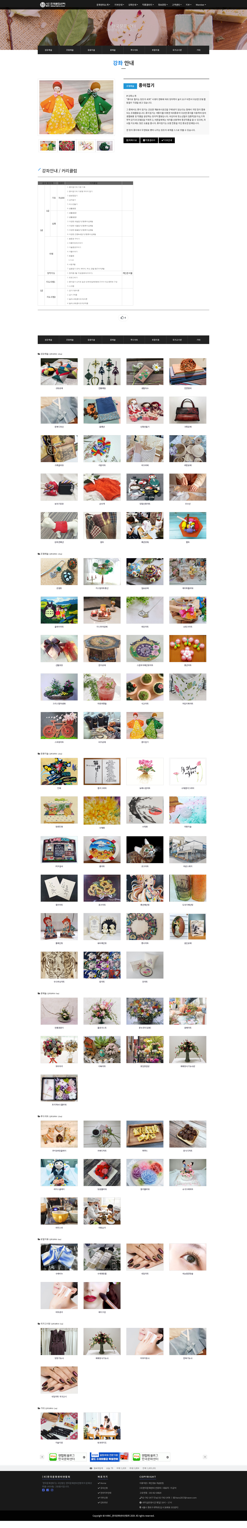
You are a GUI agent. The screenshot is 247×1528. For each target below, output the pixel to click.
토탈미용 (155, 49)
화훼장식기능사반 (188, 1066)
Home (103, 1483)
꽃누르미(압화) (145, 1027)
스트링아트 (59, 742)
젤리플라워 (145, 1189)
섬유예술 (48, 49)
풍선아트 (188, 665)
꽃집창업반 (145, 1066)
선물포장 (59, 665)
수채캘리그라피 (187, 788)
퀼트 (102, 542)
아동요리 (102, 1227)
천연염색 (188, 388)
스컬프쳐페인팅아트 (145, 665)
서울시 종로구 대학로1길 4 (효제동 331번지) (159, 1507)
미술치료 (59, 1442)
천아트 (145, 981)
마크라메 (145, 465)
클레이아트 (59, 626)
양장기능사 (59, 1358)
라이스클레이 (59, 1189)
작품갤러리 (147, 4)
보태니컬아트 (145, 788)
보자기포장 (59, 503)
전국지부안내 (105, 1492)
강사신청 (103, 1487)
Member (200, 4)
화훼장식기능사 (102, 1358)
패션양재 (145, 542)
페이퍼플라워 (187, 588)
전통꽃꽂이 (59, 1027)
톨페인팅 (59, 943)
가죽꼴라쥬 (59, 465)
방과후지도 (102, 1442)
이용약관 (143, 1483)
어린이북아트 (187, 703)
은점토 (59, 588)
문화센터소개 (102, 4)
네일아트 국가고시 (59, 1396)
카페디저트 (102, 1150)
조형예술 (70, 49)
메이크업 (102, 1312)
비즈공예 (102, 742)
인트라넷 (103, 1502)
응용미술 (91, 49)
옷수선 (188, 503)
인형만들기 (145, 426)
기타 (198, 49)
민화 (59, 788)
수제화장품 (102, 1273)
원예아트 (188, 1027)
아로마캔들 (102, 703)
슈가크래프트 (187, 1189)
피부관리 (59, 1312)
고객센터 (176, 4)
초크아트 (145, 866)
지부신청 (103, 1497)
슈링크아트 (187, 626)
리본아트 (102, 465)
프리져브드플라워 (59, 1104)
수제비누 (59, 1273)
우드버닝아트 (59, 981)
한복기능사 (187, 1358)
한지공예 (102, 665)
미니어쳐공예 (102, 626)
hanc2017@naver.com (186, 1497)
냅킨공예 (188, 943)
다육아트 (102, 1066)
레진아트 (145, 626)
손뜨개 (102, 503)
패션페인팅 (145, 904)
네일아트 (145, 1273)
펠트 (188, 542)
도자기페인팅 (187, 904)
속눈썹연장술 (187, 1273)
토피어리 (59, 1066)
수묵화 (145, 826)
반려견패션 (59, 542)
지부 (188, 4)
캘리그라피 (102, 788)
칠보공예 (145, 588)
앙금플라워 (102, 1189)
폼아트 (102, 866)
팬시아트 (145, 943)
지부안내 (118, 4)
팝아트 (102, 981)
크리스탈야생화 (59, 703)
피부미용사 (145, 1358)
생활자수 (145, 388)
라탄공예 (188, 465)
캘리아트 (59, 904)
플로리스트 (102, 1027)
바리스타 (59, 1227)
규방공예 (59, 388)
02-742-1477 (147, 1497)
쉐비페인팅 (102, 943)
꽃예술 (113, 49)
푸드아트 (134, 49)
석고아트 (145, 703)
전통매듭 (102, 388)
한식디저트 (187, 1150)
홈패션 (102, 426)
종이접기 (145, 742)
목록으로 (133, 140)
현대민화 (59, 826)
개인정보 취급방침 (156, 1483)
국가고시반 (177, 49)
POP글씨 (59, 866)
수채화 (102, 827)
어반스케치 (187, 866)
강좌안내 (132, 4)
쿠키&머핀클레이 (59, 1150)
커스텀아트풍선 (102, 588)
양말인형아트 (145, 503)
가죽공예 (188, 426)
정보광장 (162, 4)
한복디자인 (59, 426)
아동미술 (188, 826)
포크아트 (102, 904)
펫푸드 (145, 1150)
